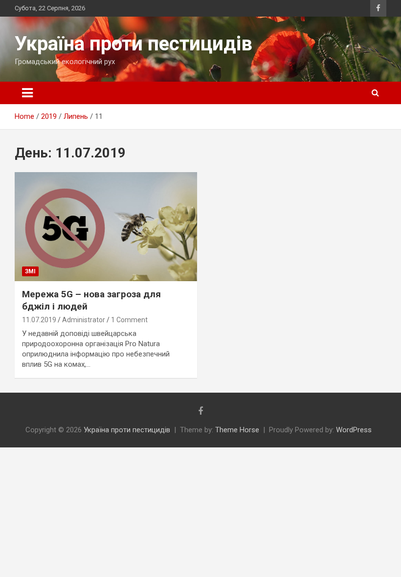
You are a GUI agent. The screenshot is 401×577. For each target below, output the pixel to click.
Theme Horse (237, 429)
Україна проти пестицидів (133, 43)
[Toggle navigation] (27, 93)
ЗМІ (30, 271)
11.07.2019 (39, 320)
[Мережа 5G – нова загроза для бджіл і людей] (106, 227)
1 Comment (129, 320)
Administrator (83, 320)
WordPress (354, 429)
